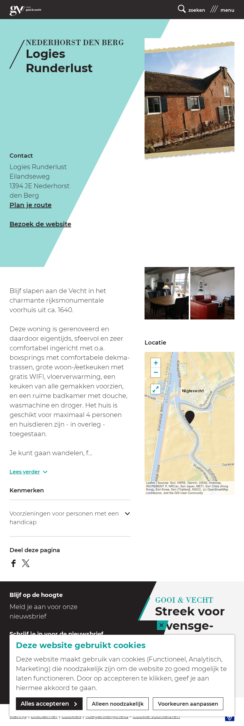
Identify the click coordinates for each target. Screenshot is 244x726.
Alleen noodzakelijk (118, 704)
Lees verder (25, 472)
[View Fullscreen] (155, 389)
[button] (189, 417)
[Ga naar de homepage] (25, 11)
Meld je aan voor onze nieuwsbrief (44, 611)
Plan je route (30, 205)
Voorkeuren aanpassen (188, 704)
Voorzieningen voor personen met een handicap (64, 518)
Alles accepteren (45, 703)
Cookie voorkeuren (156, 716)
